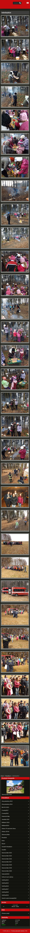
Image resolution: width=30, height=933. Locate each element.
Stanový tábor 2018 (7, 865)
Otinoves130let (6, 834)
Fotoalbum (8, 776)
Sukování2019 (5, 874)
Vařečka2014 (5, 880)
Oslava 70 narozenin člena (9, 828)
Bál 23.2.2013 (5, 807)
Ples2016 (4, 837)
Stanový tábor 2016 (7, 858)
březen (13, 906)
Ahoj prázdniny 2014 (7, 804)
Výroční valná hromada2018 (9, 898)
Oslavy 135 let (5, 831)
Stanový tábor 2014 (7, 855)
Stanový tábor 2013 (7, 852)
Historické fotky (6, 816)
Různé (3, 843)
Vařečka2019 (5, 895)
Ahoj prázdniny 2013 (7, 801)
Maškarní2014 (5, 825)
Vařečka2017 (5, 889)
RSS (26, 930)
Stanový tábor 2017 (7, 861)
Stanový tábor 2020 (7, 794)
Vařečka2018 (5, 892)
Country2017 (5, 810)
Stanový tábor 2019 (7, 868)
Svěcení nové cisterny (7, 877)
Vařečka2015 (5, 883)
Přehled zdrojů (5, 913)
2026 (17, 906)
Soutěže (4, 849)
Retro (3, 840)
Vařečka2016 (5, 886)
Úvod (2, 776)
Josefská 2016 (5, 819)
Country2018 (5, 813)
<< (3, 906)
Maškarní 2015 (5, 822)
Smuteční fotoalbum (7, 846)
